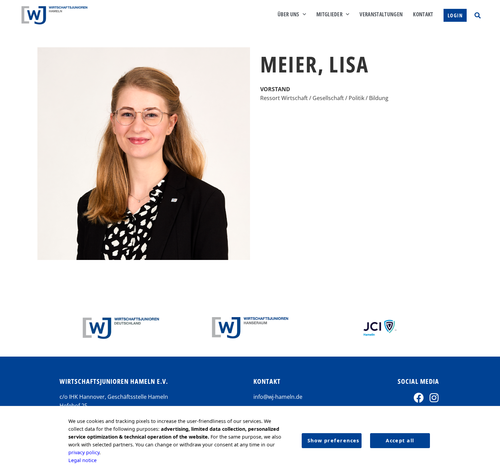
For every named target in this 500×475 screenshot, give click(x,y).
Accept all (400, 440)
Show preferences (333, 440)
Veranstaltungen (381, 14)
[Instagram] (434, 398)
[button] (477, 15)
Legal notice (82, 460)
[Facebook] (419, 398)
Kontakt (423, 14)
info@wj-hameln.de (277, 396)
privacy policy (83, 452)
